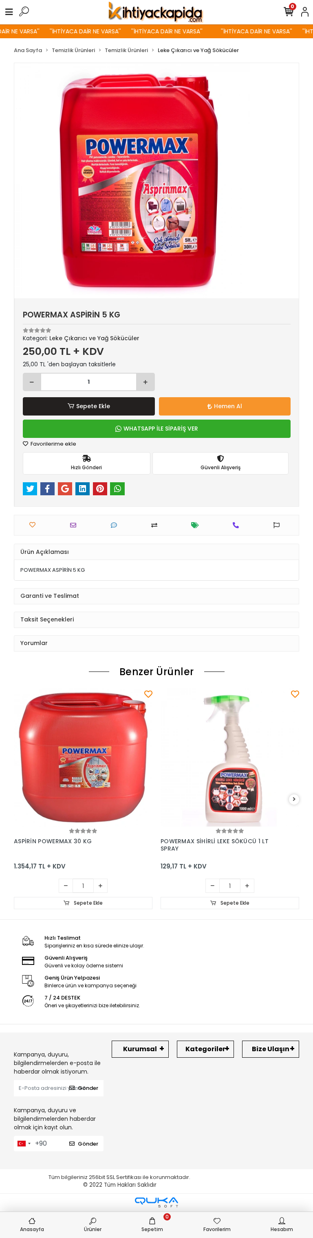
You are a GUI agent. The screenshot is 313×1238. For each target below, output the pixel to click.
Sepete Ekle (93, 406)
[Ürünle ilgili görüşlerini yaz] (116, 525)
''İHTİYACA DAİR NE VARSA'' (77, 31)
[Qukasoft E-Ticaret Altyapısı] (156, 1202)
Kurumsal (140, 1049)
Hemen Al (228, 406)
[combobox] (23, 1143)
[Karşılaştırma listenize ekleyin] (156, 525)
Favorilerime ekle (52, 444)
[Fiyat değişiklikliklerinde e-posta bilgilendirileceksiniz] (197, 525)
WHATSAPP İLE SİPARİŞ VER (160, 428)
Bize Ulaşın (270, 1049)
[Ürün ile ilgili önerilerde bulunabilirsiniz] (278, 525)
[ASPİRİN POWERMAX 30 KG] (83, 757)
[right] (294, 799)
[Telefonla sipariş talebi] (238, 525)
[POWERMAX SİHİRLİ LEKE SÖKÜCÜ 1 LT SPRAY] (230, 757)
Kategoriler (205, 1049)
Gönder (88, 1088)
